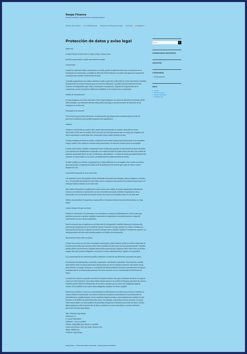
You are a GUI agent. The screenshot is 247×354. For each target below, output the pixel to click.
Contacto (129, 26)
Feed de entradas (159, 93)
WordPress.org (158, 97)
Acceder (156, 91)
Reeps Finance (76, 14)
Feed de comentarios (160, 95)
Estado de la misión (73, 26)
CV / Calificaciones (90, 26)
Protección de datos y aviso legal (86, 345)
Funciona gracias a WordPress (107, 345)
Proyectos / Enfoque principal (111, 26)
